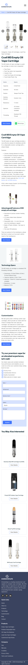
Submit (7, 422)
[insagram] (6, 595)
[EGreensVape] (6, 5)
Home (3, 12)
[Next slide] (25, 31)
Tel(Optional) (6, 389)
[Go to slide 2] (13, 41)
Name (4, 383)
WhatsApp (21, 123)
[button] (6, 47)
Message (5, 409)
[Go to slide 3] (14, 41)
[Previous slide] (2, 31)
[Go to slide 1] (11, 41)
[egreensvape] (7, 577)
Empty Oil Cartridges (13, 52)
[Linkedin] (10, 595)
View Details (14, 465)
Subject (4, 402)
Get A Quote (6, 123)
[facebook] (2, 595)
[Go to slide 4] (16, 41)
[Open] (25, 5)
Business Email (6, 396)
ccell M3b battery (12, 180)
